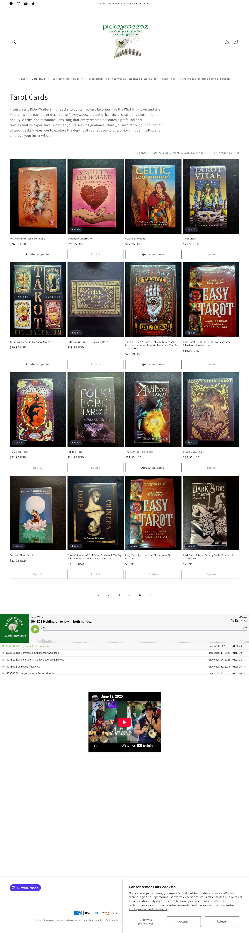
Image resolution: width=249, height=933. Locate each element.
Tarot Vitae (189, 238)
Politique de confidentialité (148, 909)
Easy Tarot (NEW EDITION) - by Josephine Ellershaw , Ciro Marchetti (206, 343)
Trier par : (142, 153)
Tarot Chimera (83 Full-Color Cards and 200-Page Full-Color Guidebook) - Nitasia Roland (95, 557)
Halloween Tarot (19, 451)
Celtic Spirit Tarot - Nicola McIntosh (88, 342)
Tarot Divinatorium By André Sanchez (31, 342)
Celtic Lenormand (135, 238)
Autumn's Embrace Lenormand (27, 238)
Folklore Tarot (75, 451)
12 (140, 594)
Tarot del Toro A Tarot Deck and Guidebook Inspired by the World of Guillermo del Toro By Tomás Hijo (151, 345)
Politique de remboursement (120, 920)
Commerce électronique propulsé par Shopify (79, 920)
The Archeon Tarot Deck (139, 451)
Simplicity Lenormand (80, 238)
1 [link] (98, 595)
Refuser (222, 921)
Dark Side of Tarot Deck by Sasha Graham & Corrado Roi (208, 557)
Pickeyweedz (49, 920)
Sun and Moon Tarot (21, 555)
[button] (14, 42)
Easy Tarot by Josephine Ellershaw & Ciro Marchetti (148, 557)
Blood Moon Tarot (193, 451)
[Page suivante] (150, 594)
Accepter (183, 921)
